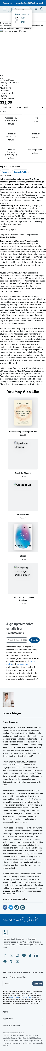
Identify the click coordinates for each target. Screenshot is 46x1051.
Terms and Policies (11, 1025)
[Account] (36, 9)
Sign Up (34, 640)
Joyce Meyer (8, 79)
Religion (3, 234)
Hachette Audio (7, 93)
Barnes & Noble (20, 172)
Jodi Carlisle (13, 82)
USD (22, 17)
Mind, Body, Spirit (8, 229)
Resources (8, 1018)
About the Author (8, 237)
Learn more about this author (15, 898)
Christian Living (17, 234)
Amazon (5, 172)
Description (5, 175)
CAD (22, 21)
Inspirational (32, 234)
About (5, 1011)
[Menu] (4, 9)
